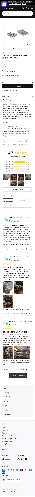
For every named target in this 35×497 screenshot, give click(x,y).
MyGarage (5, 449)
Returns (4, 428)
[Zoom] (28, 44)
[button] (27, 249)
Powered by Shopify (8, 491)
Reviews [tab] (7, 196)
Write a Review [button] (18, 189)
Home (4, 52)
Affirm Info (5, 430)
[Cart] (27, 8)
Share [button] (7, 249)
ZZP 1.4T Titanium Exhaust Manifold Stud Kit (17, 244)
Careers (4, 446)
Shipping (4, 433)
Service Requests (7, 441)
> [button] (18, 375)
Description (6, 96)
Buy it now (17, 86)
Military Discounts (7, 436)
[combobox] (17, 13)
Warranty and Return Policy (10, 438)
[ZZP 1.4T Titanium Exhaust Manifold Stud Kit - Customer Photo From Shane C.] (28, 177)
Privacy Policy (6, 444)
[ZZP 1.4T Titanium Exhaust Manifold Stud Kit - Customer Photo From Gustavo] (21, 183)
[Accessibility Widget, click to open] (4, 4)
